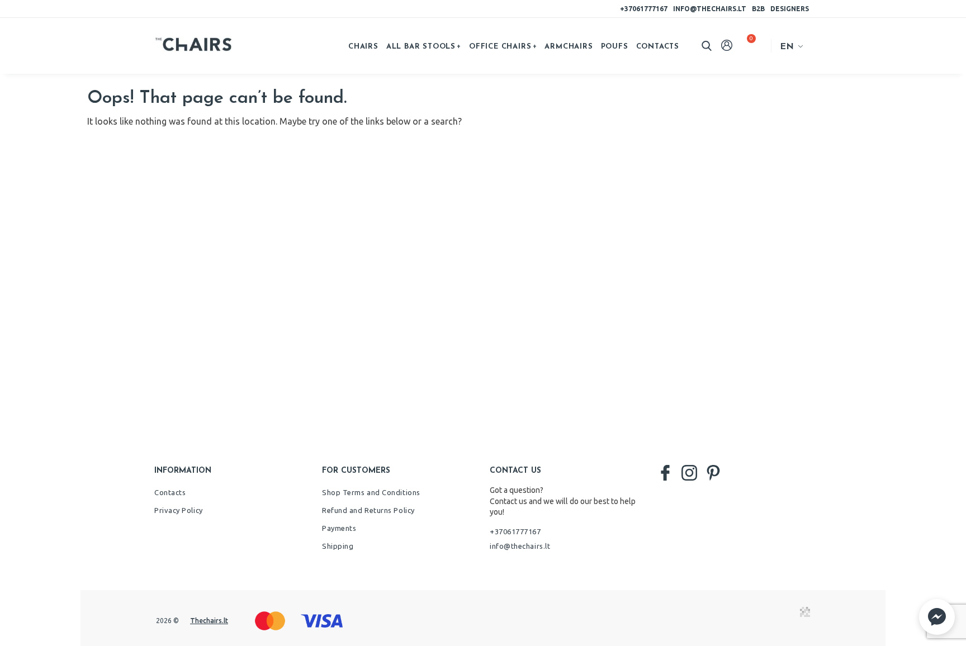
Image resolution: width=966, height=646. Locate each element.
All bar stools (421, 46)
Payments (339, 528)
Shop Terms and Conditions (371, 492)
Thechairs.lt (209, 620)
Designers (789, 8)
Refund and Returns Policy (368, 510)
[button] (937, 617)
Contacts (657, 46)
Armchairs (568, 46)
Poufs (614, 46)
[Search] (706, 46)
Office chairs (500, 46)
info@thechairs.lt (709, 8)
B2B (758, 8)
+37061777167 (643, 8)
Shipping (337, 546)
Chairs (363, 46)
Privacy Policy (178, 510)
